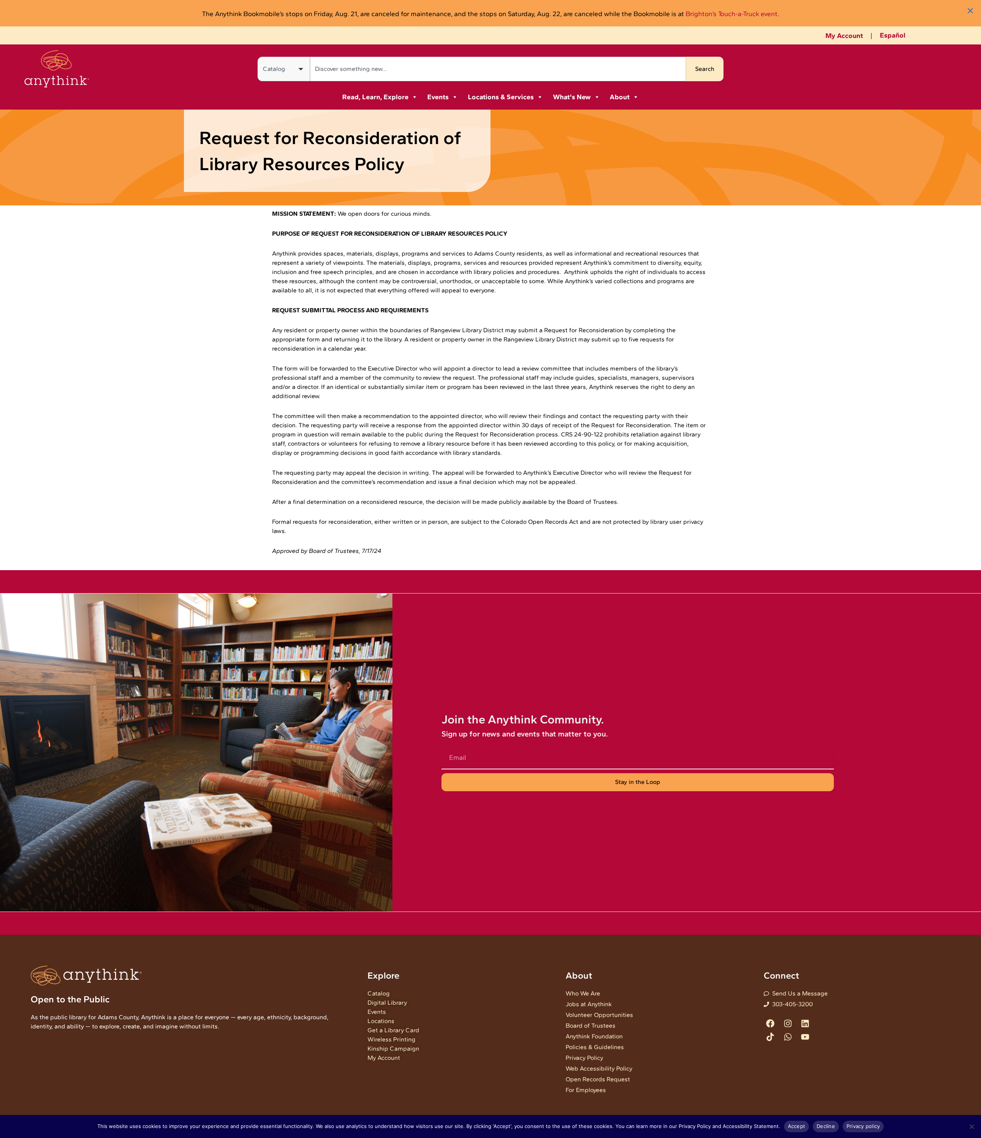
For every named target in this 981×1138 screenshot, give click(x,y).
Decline (826, 1126)
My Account (844, 35)
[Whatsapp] (787, 1037)
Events (438, 97)
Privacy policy (863, 1126)
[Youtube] (805, 1037)
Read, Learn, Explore (375, 97)
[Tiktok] (770, 1037)
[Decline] (971, 1126)
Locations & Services (501, 97)
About (620, 97)
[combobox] (498, 69)
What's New (572, 97)
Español (893, 35)
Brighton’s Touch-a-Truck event (732, 14)
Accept (796, 1126)
